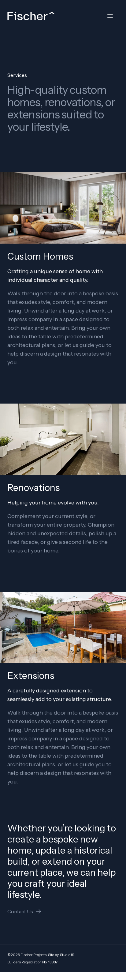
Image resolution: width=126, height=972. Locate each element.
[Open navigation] (110, 16)
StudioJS (67, 954)
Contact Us (20, 911)
